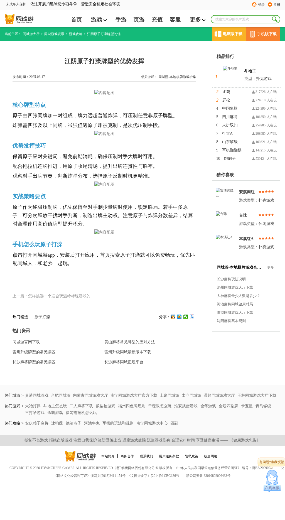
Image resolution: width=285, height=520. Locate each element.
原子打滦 (42, 317)
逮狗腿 (57, 423)
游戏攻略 (75, 34)
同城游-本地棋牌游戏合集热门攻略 (239, 267)
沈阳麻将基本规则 (231, 321)
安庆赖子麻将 (37, 423)
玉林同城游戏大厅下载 (256, 395)
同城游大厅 (31, 34)
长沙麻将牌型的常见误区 (34, 362)
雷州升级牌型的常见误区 (34, 352)
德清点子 (74, 423)
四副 (174, 423)
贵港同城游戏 (36, 395)
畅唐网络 (210, 456)
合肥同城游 (60, 395)
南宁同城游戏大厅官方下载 (133, 395)
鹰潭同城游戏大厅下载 (235, 312)
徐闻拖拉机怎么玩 (81, 413)
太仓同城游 (191, 395)
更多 (195, 19)
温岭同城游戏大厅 (219, 395)
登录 (261, 5)
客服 (175, 19)
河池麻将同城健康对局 (235, 304)
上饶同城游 (169, 395)
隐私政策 (191, 456)
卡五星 (247, 406)
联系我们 (146, 456)
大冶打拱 (33, 406)
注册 (277, 5)
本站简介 (108, 456)
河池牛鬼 (92, 423)
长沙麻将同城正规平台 (123, 362)
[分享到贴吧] (192, 317)
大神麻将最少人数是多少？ (238, 296)
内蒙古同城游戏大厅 (90, 395)
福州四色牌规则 (132, 406)
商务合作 (127, 456)
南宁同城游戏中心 (152, 423)
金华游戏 (208, 406)
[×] (272, 481)
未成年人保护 (16, 4)
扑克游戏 (264, 79)
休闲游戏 (266, 224)
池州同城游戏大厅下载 (235, 287)
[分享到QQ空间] (179, 317)
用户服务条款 (169, 456)
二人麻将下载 (82, 406)
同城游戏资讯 (54, 34)
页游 (139, 19)
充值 (157, 19)
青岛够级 (263, 406)
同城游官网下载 (26, 342)
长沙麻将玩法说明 (231, 279)
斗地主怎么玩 (55, 406)
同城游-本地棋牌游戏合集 (177, 77)
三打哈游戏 (35, 413)
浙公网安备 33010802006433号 (208, 476)
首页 (76, 19)
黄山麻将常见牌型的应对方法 (129, 342)
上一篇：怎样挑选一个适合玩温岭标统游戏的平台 (55, 296)
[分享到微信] (185, 317)
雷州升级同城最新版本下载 (127, 352)
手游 (121, 19)
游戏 (96, 19)
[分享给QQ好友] (173, 317)
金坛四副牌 (229, 406)
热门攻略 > (14, 423)
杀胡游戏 (55, 413)
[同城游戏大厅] (19, 19)
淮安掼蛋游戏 (186, 406)
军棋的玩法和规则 (118, 423)
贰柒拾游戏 (106, 406)
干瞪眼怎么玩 (160, 406)
